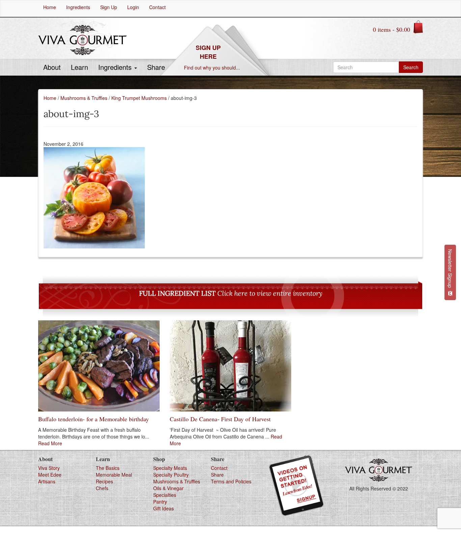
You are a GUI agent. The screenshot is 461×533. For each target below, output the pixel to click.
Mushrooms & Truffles (83, 98)
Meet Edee (49, 474)
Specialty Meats (170, 467)
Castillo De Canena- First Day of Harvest (220, 419)
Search (410, 67)
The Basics (107, 467)
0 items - (391, 29)
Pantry (160, 501)
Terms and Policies (231, 481)
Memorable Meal (114, 474)
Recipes (104, 481)
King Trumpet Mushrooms (139, 98)
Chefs (102, 488)
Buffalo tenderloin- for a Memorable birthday (93, 419)
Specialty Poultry (171, 474)
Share (156, 67)
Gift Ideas (163, 508)
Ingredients (116, 67)
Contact (219, 467)
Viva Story (49, 467)
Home (50, 98)
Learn (79, 67)
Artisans (46, 481)
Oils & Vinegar (168, 488)
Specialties (164, 494)
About (52, 67)
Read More (50, 443)
